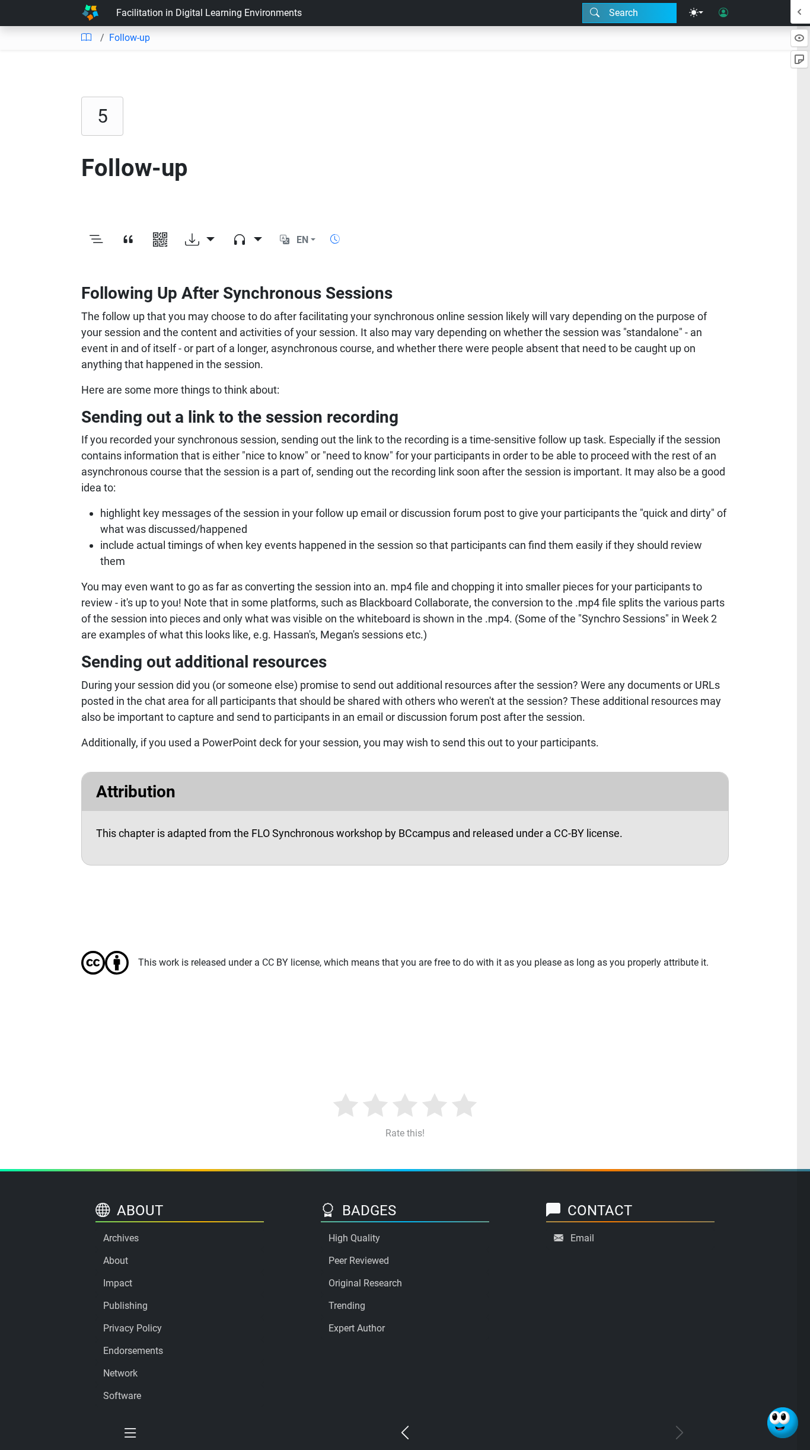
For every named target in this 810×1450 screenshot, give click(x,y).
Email (582, 1238)
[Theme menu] (696, 13)
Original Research (365, 1283)
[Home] (90, 13)
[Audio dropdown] (247, 240)
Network (120, 1373)
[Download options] (199, 240)
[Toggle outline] (96, 240)
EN (302, 239)
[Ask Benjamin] (782, 1422)
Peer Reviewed (359, 1260)
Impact (117, 1283)
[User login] (723, 13)
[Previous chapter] (404, 1433)
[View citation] (128, 240)
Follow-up (129, 37)
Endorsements (133, 1350)
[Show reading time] (335, 239)
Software (122, 1395)
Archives (121, 1238)
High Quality (354, 1238)
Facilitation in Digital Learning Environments (209, 12)
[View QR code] (160, 240)
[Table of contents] (85, 38)
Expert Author (357, 1328)
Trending (347, 1305)
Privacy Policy (132, 1328)
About (115, 1260)
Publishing (125, 1305)
